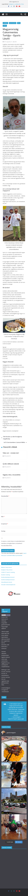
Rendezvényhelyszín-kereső (7, 577)
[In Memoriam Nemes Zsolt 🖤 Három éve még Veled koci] (14, 801)
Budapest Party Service (6, 570)
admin (15, 41)
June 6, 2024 (21, 719)
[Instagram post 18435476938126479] (14, 775)
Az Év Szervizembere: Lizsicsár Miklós (14, 442)
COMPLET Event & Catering (8, 572)
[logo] (5, 615)
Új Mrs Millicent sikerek (11, 464)
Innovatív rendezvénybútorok (8, 584)
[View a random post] (25, 14)
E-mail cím (4, 524)
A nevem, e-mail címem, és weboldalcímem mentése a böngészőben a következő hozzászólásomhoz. (13, 543)
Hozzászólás (5, 496)
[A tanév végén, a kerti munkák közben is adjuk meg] (14, 827)
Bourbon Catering (5, 574)
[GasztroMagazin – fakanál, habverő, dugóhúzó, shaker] (3, 14)
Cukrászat (5, 23)
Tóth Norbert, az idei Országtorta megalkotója (12, 438)
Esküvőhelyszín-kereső (6, 582)
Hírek (19, 23)
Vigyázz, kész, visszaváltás (11, 475)
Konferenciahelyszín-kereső (7, 579)
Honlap (3, 531)
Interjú (4, 25)
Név (2, 516)
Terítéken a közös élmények (15, 3)
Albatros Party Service (6, 567)
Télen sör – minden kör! (11, 453)
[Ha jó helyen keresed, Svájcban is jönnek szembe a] (14, 749)
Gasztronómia (13, 23)
